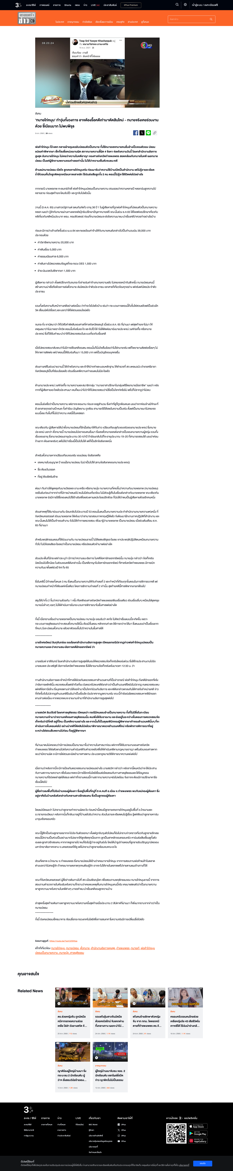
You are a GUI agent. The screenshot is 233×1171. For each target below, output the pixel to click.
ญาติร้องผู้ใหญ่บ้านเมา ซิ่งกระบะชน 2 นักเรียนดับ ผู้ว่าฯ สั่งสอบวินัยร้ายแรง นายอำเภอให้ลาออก (72, 1076)
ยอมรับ (203, 1163)
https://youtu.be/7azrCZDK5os (63, 941)
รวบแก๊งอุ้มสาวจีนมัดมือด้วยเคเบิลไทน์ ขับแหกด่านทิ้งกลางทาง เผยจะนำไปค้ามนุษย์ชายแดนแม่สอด (109, 1021)
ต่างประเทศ (133, 22)
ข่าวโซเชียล (87, 22)
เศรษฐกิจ (120, 22)
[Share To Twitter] (142, 132)
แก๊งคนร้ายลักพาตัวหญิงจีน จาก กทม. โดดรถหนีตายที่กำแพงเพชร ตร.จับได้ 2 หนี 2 (147, 1021)
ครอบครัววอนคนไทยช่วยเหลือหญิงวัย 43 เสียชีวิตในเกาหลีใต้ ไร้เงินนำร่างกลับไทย (185, 1021)
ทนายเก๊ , (136, 948)
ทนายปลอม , (73, 948)
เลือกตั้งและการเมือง (104, 22)
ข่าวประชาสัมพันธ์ (63, 1135)
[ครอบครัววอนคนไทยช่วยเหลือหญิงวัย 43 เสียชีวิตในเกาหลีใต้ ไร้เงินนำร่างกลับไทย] (185, 997)
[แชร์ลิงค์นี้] (154, 132)
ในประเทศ (60, 22)
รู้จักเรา (91, 1130)
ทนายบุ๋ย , (64, 953)
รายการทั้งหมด (46, 1124)
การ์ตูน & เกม (29, 1135)
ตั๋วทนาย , (85, 948)
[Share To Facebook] (135, 132)
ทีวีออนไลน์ (80, 1124)
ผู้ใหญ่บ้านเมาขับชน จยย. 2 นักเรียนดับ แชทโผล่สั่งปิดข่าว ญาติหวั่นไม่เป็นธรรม (110, 1076)
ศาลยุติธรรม (77, 953)
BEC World (93, 1124)
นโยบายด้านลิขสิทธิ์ (96, 1135)
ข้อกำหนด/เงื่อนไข (95, 1152)
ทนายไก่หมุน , (58, 948)
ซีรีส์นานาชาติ (29, 1130)
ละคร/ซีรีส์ (27, 1124)
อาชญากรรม (73, 22)
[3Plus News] (33, 19)
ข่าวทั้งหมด (61, 1124)
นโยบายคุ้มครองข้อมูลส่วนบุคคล (100, 1141)
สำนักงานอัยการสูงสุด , (103, 948)
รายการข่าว (61, 1130)
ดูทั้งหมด (145, 22)
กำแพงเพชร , (123, 948)
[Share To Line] (148, 132)
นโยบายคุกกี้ (93, 1146)
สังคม (60, 1011)
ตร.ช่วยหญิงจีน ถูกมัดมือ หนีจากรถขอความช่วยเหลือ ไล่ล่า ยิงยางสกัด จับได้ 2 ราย (72, 1021)
